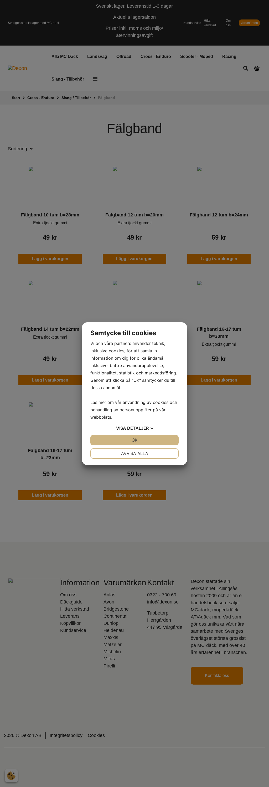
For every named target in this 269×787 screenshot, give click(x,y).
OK (134, 440)
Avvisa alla (134, 453)
